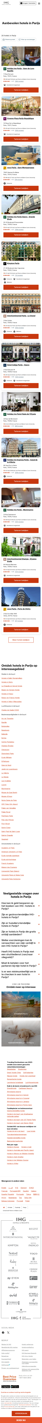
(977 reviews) (19, 621)
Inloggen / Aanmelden (29, 3)
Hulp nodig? (5, 1353)
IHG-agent (25, 1350)
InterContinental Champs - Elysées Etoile (21, 560)
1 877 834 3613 (25, 1377)
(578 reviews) (19, 179)
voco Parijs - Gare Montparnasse (20, 168)
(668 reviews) (19, 426)
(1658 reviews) (19, 229)
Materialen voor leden (29, 1359)
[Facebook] (3, 1332)
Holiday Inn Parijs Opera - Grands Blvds (21, 218)
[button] (39, 3)
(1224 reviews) (19, 377)
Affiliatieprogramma (8, 1350)
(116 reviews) (19, 275)
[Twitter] (8, 1332)
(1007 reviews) (19, 522)
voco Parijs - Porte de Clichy (18, 609)
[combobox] (8, 39)
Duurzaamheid (6, 1359)
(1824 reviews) (19, 81)
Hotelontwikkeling (28, 1347)
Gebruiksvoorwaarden (29, 1366)
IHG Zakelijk (5, 1362)
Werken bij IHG (6, 1344)
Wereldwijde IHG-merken (9, 1347)
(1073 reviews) (19, 571)
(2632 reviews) (19, 130)
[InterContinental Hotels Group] (6, 3)
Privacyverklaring (9, 1406)
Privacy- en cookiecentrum (10, 1368)
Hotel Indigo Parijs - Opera (18, 365)
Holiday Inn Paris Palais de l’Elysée (21, 414)
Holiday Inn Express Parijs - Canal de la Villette (22, 461)
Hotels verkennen (27, 1344)
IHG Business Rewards (29, 1353)
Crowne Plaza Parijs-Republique (20, 118)
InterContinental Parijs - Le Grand (21, 316)
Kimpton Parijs (13, 263)
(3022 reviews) (19, 327)
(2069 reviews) (19, 472)
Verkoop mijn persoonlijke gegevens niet (30, 1369)
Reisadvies (4, 1356)
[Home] (3, 1207)
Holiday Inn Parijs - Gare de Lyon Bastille (20, 70)
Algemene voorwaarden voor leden (30, 1362)
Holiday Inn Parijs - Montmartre (20, 510)
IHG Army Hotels (27, 1356)
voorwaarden (8, 1403)
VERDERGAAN (21, 1413)
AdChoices (5, 1365)
